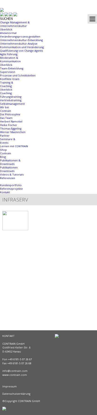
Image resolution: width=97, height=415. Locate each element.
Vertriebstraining (10, 100)
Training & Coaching (6, 84)
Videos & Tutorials (12, 174)
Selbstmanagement (12, 103)
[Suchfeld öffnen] (15, 15)
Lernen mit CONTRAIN (14, 146)
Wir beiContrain (5, 109)
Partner (5, 135)
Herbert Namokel (11, 121)
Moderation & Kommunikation (10, 59)
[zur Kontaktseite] (11, 15)
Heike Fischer (8, 125)
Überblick (6, 29)
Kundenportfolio (11, 185)
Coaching (6, 93)
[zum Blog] (2, 15)
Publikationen (9, 167)
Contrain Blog (5, 155)
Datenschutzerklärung (16, 393)
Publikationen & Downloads (10, 162)
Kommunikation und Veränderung (22, 47)
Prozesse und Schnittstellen (18, 75)
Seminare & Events (7, 140)
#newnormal (8, 33)
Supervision (7, 72)
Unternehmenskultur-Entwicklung (21, 40)
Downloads (7, 171)
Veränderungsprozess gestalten (20, 36)
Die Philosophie (10, 114)
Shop (3, 149)
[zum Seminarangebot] (6, 15)
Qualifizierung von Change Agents (21, 50)
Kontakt (5, 192)
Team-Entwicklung (11, 68)
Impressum (9, 386)
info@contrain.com (15, 371)
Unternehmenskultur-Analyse (18, 43)
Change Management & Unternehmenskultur (15, 24)
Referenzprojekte (11, 188)
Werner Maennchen (12, 132)
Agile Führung (8, 54)
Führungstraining (10, 96)
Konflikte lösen (9, 79)
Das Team (6, 118)
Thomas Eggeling (10, 128)
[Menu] (92, 19)
